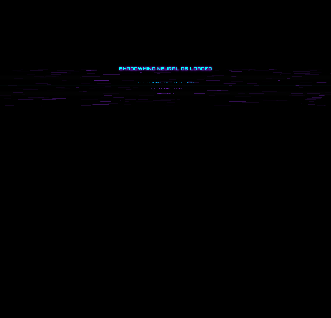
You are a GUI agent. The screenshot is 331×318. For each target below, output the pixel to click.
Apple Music (165, 88)
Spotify (152, 88)
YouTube (178, 88)
